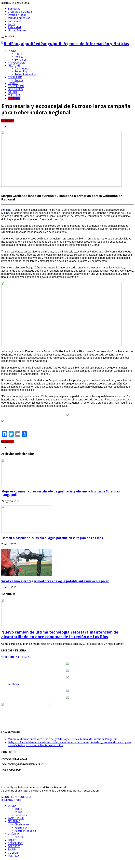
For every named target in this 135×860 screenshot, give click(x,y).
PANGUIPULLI (16, 62)
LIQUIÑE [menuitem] (13, 840)
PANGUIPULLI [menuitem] (16, 818)
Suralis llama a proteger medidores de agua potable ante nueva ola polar (55, 581)
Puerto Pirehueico (25, 74)
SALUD (12, 92)
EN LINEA (15, 657)
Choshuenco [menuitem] (21, 824)
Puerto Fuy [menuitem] (20, 827)
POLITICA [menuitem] (13, 855)
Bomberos (14, 8)
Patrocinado (15, 21)
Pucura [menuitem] (18, 837)
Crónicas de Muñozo (20, 11)
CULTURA (14, 95)
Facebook (13, 684)
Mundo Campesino (19, 18)
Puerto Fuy (20, 71)
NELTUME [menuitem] (14, 821)
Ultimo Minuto (17, 30)
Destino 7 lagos (17, 14)
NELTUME (14, 65)
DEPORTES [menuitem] (14, 846)
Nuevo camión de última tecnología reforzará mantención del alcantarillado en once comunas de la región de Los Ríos (60, 634)
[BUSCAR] (2, 37)
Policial (18, 56)
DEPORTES (15, 89)
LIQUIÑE (13, 83)
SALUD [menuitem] (12, 849)
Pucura (18, 80)
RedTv (11, 24)
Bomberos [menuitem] (20, 815)
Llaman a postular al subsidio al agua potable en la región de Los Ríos (52, 538)
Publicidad (14, 27)
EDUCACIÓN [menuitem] (15, 843)
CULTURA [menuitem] (13, 852)
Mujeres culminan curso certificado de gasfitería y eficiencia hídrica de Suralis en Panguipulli (63, 739)
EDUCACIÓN (16, 86)
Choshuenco (21, 68)
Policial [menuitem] (18, 812)
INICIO (12, 50)
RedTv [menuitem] (18, 808)
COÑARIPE (15, 77)
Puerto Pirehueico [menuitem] (25, 830)
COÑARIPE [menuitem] (14, 833)
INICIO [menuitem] (12, 805)
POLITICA (14, 98)
